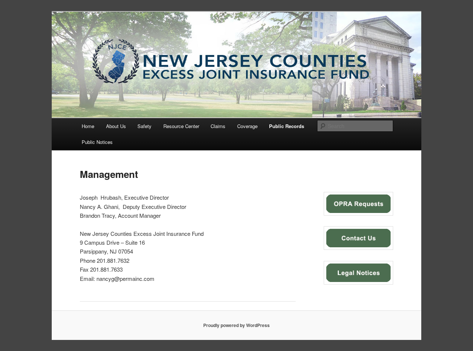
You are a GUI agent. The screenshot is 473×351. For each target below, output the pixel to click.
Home (88, 126)
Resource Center (181, 126)
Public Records (286, 126)
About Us (116, 126)
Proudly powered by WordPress (236, 325)
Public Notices (97, 141)
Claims (218, 126)
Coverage (247, 126)
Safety (144, 126)
